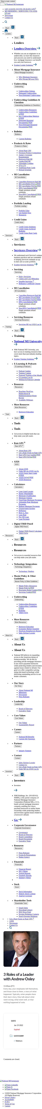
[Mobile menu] (2, 4)
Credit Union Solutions (27, 227)
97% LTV (22, 166)
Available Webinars (26, 400)
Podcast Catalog (25, 371)
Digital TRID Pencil (21, 527)
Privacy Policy (10, 1097)
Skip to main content (8, 1)
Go (16, 819)
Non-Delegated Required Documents (28, 126)
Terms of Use (10, 1104)
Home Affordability (26, 494)
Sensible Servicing (26, 281)
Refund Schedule (25, 170)
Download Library (25, 910)
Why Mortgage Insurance (28, 77)
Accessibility (9, 1100)
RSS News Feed (25, 912)
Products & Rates (21, 146)
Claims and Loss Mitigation (29, 279)
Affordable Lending (26, 163)
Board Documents (25, 839)
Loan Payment (24, 519)
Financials (18, 864)
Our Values (23, 723)
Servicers (9, 235)
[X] (8, 1087)
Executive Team (25, 711)
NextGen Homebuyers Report (30, 631)
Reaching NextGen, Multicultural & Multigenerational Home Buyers (28, 394)
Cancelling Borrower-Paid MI (30, 182)
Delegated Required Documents (26, 121)
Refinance (22, 511)
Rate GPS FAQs (25, 457)
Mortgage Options (25, 498)
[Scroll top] (21, 1071)
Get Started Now (25, 213)
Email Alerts (23, 908)
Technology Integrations (23, 567)
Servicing (18, 272)
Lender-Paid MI (24, 161)
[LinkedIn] (11, 1085)
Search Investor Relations (28, 916)
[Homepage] (6, 31)
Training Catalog (25, 373)
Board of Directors (25, 709)
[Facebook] (11, 1089)
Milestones (23, 692)
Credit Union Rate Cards (28, 233)
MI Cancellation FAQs (27, 186)
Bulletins (18, 134)
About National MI (26, 690)
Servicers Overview (26, 250)
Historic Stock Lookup (27, 894)
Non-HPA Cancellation (27, 194)
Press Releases (24, 697)
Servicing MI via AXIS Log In (30, 324)
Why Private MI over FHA (29, 79)
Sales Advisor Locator (27, 633)
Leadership (18, 704)
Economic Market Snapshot (29, 629)
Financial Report (25, 869)
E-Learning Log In (26, 377)
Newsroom (9, 15)
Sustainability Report (26, 725)
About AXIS (23, 469)
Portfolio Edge (24, 211)
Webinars (19, 1041)
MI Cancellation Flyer (27, 184)
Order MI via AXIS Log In (29, 471)
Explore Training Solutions (24, 359)
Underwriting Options (27, 91)
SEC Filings (23, 871)
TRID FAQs (23, 533)
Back (7, 28)
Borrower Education (26, 412)
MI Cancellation (20, 177)
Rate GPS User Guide (27, 455)
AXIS (17, 464)
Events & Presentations (27, 855)
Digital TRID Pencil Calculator (30, 531)
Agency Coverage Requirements (25, 156)
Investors (9, 771)
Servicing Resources (22, 320)
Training (8, 327)
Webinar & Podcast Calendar (29, 380)
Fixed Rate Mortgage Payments (30, 500)
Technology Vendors (26, 571)
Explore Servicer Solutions (24, 265)
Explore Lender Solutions (23, 65)
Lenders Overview (25, 48)
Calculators (19, 487)
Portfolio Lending (20, 206)
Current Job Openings (27, 739)
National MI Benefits (26, 737)
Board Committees (25, 837)
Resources (22, 215)
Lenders (8, 34)
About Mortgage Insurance (24, 72)
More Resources (20, 407)
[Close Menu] (22, 239)
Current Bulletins (25, 139)
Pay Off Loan (24, 517)
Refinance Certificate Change (29, 284)
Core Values (19, 718)
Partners (18, 746)
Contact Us (9, 18)
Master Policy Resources (28, 586)
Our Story (18, 686)
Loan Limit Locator (26, 491)
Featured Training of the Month (30, 375)
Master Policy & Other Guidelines (26, 581)
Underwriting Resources (28, 110)
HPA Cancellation (25, 188)
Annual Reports (24, 873)
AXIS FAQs (23, 477)
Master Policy (24, 588)
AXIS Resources (25, 480)
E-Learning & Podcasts (23, 366)
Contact (17, 758)
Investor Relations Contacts (29, 914)
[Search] (6, 22)
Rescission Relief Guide (27, 590)
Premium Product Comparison (30, 153)
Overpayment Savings (27, 509)
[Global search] (10, 928)
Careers (17, 732)
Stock (17, 887)
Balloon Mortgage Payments (29, 506)
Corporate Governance (22, 828)
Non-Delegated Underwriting (29, 95)
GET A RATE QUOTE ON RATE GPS (20, 9)
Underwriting (19, 86)
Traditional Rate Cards (27, 168)
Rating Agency (24, 857)
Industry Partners (25, 751)
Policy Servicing (25, 277)
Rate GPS (19, 446)
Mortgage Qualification (27, 496)
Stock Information (25, 892)
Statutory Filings (25, 878)
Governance (23, 833)
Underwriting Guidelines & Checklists (27, 105)
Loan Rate (22, 515)
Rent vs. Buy (23, 513)
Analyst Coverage (25, 896)
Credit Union (19, 222)
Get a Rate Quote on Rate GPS (30, 453)
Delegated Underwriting (28, 93)
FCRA (7, 1102)
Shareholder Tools (21, 903)
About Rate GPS (25, 151)
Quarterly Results (25, 875)
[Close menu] (12, 27)
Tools (7, 414)
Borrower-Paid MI (25, 159)
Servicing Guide (25, 592)
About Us (9, 635)
